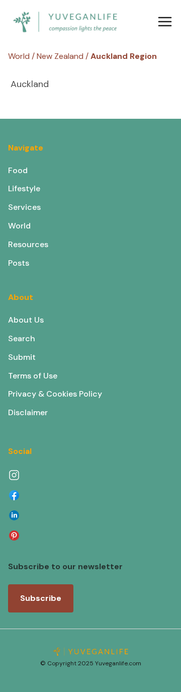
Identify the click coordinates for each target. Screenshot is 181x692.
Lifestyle (24, 188)
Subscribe (40, 598)
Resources (28, 244)
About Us (26, 320)
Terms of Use (32, 375)
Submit (22, 357)
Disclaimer (28, 412)
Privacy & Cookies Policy (55, 394)
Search (21, 338)
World (19, 225)
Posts (18, 263)
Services (24, 207)
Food (18, 170)
